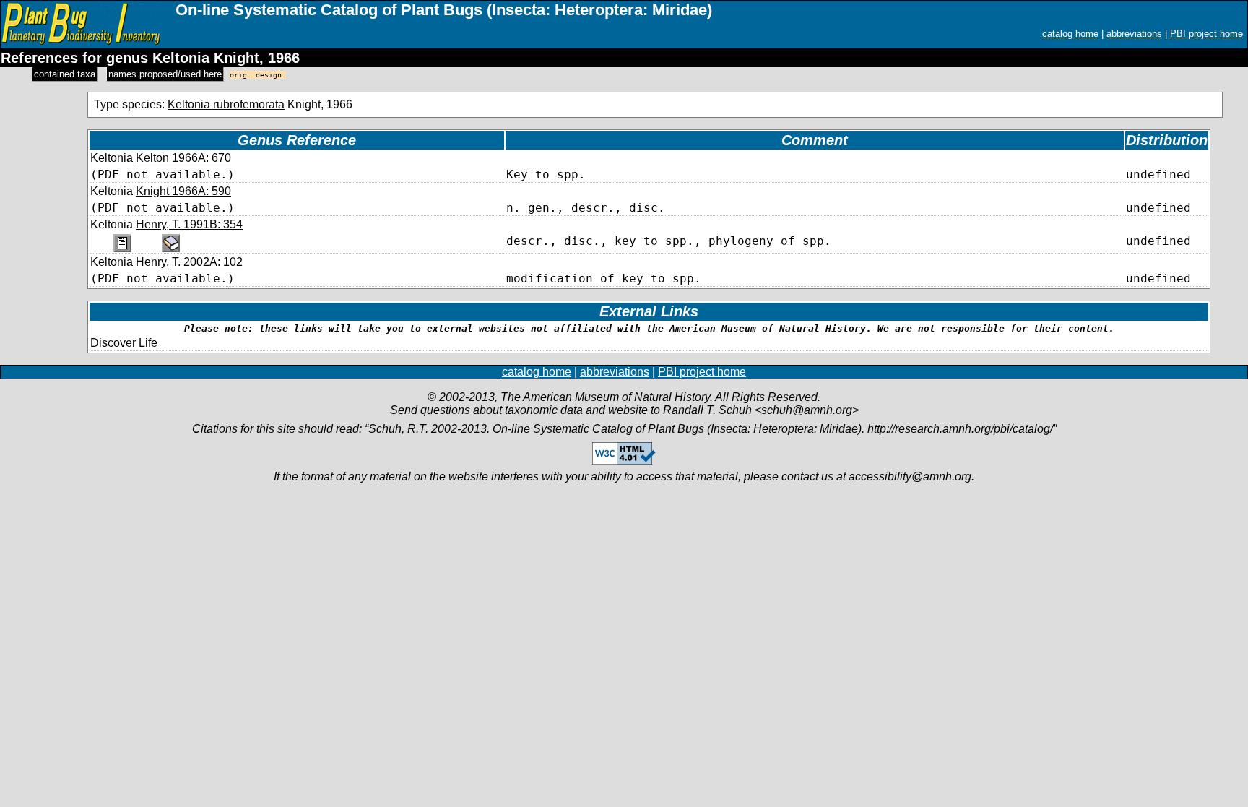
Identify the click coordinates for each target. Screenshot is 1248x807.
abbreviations (1134, 33)
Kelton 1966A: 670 (183, 158)
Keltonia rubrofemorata (226, 104)
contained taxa (64, 74)
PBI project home (1206, 33)
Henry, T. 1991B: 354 (189, 224)
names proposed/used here (165, 74)
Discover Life (123, 343)
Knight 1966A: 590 (183, 191)
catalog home (1070, 33)
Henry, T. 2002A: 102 (189, 262)
